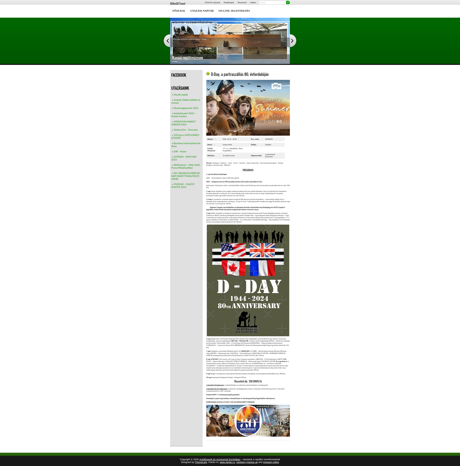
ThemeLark (201, 462)
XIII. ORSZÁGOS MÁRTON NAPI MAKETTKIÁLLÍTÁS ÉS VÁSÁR (185, 176)
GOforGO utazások (212, 2)
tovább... (205, 56)
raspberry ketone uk (247, 462)
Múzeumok (242, 2)
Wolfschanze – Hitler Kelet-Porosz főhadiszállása (185, 166)
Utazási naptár (202, 10)
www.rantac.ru (227, 462)
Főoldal (179, 10)
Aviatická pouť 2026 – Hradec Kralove (183, 115)
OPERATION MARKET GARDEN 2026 (183, 123)
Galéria (253, 2)
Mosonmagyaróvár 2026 (186, 107)
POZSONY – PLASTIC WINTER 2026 (183, 185)
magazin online (271, 462)
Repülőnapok (229, 2)
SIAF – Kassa (180, 151)
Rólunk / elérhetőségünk (192, 22)
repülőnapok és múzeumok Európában (219, 459)
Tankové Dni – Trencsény (186, 129)
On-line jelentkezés (234, 10)
